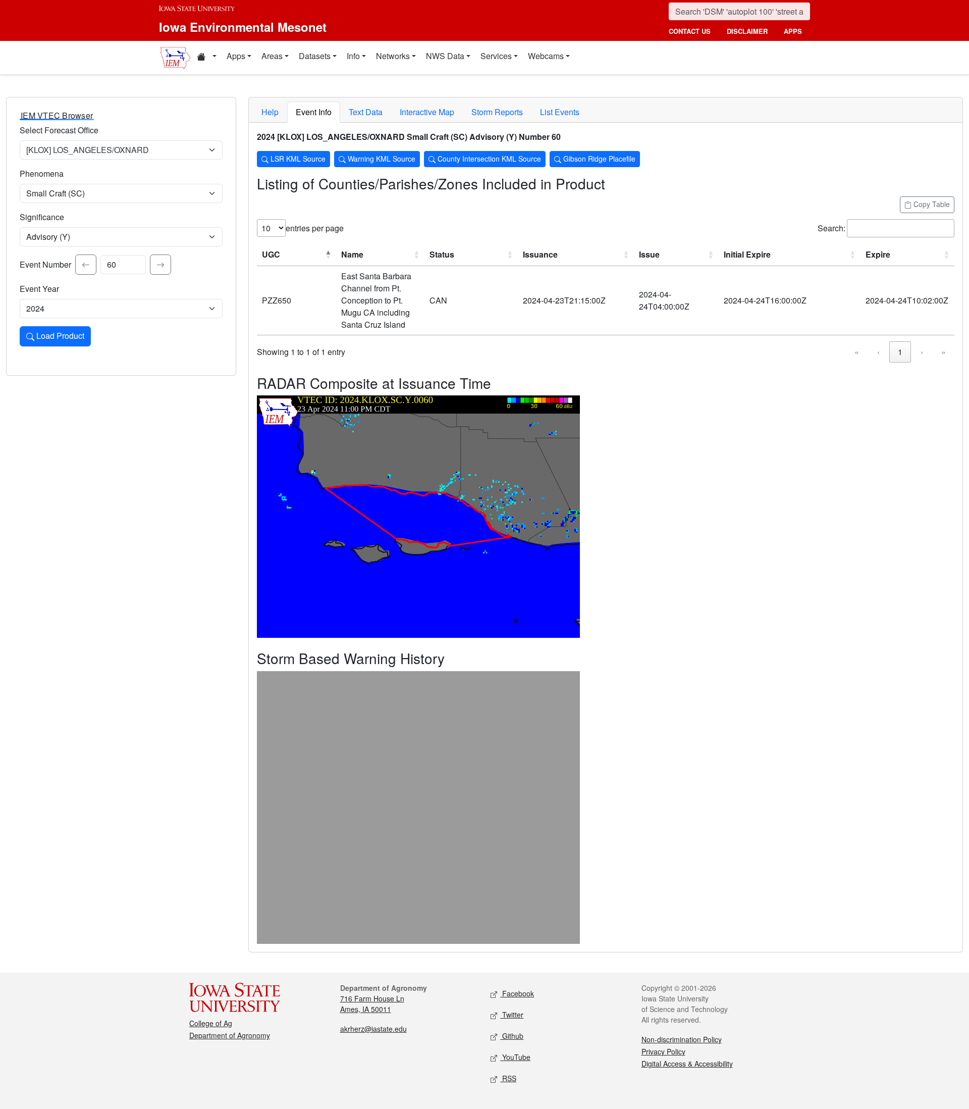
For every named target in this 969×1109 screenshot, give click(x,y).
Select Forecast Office (59, 130)
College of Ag (210, 1023)
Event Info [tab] (314, 112)
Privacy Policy (663, 1051)
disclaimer (747, 31)
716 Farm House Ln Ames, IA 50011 (372, 1003)
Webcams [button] (546, 56)
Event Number (45, 264)
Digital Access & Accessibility (687, 1063)
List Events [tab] (559, 112)
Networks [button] (393, 56)
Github (511, 1036)
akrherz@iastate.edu (373, 1029)
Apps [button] (236, 56)
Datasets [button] (315, 56)
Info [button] (353, 56)
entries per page (315, 228)
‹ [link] (878, 352)
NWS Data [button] (445, 56)
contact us (690, 31)
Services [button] (496, 56)
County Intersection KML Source (488, 159)
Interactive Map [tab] (427, 112)
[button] (206, 57)
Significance (42, 217)
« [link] (856, 352)
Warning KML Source (380, 159)
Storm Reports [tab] (497, 112)
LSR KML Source (297, 159)
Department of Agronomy (229, 1035)
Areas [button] (272, 56)
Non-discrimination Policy (681, 1039)
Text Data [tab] (366, 112)
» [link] (943, 352)
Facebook (517, 993)
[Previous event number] (85, 265)
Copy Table (930, 204)
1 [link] (900, 352)
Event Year (39, 288)
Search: (831, 228)
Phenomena (42, 173)
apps (793, 31)
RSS (508, 1078)
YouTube (515, 1057)
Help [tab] (270, 112)
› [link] (922, 352)
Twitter (511, 1015)
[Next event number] (160, 265)
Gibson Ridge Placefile (598, 159)
